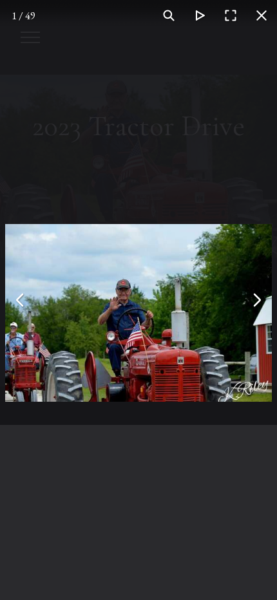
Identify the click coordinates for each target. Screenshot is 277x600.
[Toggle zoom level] (168, 15)
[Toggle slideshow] (199, 15)
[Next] (256, 300)
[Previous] (20, 300)
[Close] (261, 15)
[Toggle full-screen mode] (230, 15)
